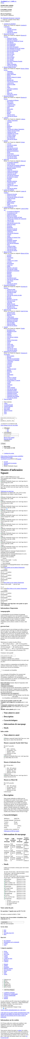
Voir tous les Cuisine (12, 269)
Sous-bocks (10, 293)
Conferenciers (10, 106)
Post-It (8, 110)
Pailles (8, 266)
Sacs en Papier (10, 57)
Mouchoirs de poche (12, 321)
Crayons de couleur (12, 145)
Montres (9, 370)
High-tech (6, 159)
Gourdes (6, 952)
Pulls (8, 376)
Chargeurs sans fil (11, 174)
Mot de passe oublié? (9, 437)
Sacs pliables (10, 60)
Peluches (9, 90)
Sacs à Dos (10, 62)
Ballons (9, 75)
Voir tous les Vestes (12, 389)
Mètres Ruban (10, 203)
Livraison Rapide (8, 404)
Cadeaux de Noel (11, 132)
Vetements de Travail (12, 395)
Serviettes (9, 275)
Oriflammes (10, 231)
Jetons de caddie (11, 84)
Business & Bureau (9, 96)
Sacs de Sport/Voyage (12, 51)
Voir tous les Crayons (12, 148)
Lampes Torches (11, 201)
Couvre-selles (10, 221)
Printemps (9, 126)
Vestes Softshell (11, 387)
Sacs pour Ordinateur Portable (14, 61)
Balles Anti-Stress (11, 74)
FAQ (5, 413)
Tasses (8, 338)
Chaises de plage (11, 246)
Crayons (9, 143)
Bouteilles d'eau (11, 330)
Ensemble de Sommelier (13, 270)
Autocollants (10, 73)
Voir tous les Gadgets (12, 185)
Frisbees (9, 234)
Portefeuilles (10, 374)
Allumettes (9, 71)
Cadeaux (6, 117)
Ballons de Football (12, 215)
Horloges (9, 272)
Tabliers (9, 282)
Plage (8, 244)
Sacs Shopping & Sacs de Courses (15, 48)
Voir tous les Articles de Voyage (15, 41)
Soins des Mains (11, 324)
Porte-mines (10, 146)
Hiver (8, 125)
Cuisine (9, 259)
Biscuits (9, 296)
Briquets (9, 78)
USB (8, 187)
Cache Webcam (11, 164)
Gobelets (9, 332)
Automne (9, 122)
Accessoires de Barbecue (13, 211)
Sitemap (6, 998)
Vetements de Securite (12, 392)
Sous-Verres (10, 280)
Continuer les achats (9, 453)
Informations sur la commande (11, 942)
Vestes (8, 386)
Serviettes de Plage (12, 247)
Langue (6, 428)
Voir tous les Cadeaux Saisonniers (15, 129)
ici (27, 1036)
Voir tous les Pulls (11, 379)
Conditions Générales (9, 992)
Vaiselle (6, 327)
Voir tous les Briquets (12, 81)
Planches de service (12, 291)
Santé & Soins (7, 309)
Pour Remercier (11, 138)
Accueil (6, 461)
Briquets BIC (10, 80)
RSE (5, 931)
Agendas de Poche (11, 29)
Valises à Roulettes (11, 64)
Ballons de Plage (11, 224)
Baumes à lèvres (11, 314)
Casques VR (10, 184)
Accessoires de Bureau (13, 100)
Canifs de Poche (11, 198)
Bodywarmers (10, 356)
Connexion (6, 440)
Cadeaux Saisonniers (12, 120)
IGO (5, 930)
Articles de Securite (12, 194)
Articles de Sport (11, 214)
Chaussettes (10, 361)
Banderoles (10, 227)
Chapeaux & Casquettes (13, 360)
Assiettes (9, 254)
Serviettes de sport (11, 278)
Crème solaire (10, 317)
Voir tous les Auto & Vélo (13, 223)
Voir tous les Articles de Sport (14, 217)
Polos (8, 373)
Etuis (8, 107)
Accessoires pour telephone (14, 166)
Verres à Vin (10, 347)
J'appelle (19, 459)
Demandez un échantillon (7, 686)
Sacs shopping (7, 970)
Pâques (9, 127)
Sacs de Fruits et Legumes (13, 49)
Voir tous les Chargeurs (13, 175)
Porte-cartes (10, 109)
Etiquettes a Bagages (12, 39)
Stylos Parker (10, 153)
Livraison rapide (11, 136)
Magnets (9, 273)
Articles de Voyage (12, 38)
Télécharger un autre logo (7, 491)
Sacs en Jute (10, 55)
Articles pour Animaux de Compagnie (16, 218)
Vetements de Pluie (12, 390)
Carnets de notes (11, 104)
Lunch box (10, 265)
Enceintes (9, 178)
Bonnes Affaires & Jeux (10, 67)
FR (8, 429)
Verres (8, 343)
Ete (8, 123)
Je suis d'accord (4, 1037)
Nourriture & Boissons (9, 285)
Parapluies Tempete (12, 240)
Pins (8, 91)
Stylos (8, 152)
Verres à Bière (10, 345)
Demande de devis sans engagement (9, 693)
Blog (5, 412)
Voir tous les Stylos (12, 156)
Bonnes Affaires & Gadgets (14, 77)
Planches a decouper (12, 267)
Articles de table (11, 289)
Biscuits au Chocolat (12, 299)
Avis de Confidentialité (9, 995)
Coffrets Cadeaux (11, 135)
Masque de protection (12, 319)
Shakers (9, 334)
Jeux (8, 86)
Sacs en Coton (10, 54)
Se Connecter (7, 432)
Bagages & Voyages (9, 34)
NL (8, 431)
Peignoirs (9, 276)
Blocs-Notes (10, 101)
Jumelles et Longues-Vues (13, 237)
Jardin (8, 236)
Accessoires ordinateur (12, 162)
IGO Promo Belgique (9, 989)
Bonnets (9, 357)
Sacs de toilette (11, 322)
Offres (5, 403)
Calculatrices (10, 103)
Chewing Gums (11, 301)
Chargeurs (9, 169)
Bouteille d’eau (11, 306)
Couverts (9, 262)
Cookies (6, 997)
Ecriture (6, 140)
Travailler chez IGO (9, 933)
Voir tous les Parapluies (13, 243)
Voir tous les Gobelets (12, 337)
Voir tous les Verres (12, 348)
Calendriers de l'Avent (12, 133)
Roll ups (9, 112)
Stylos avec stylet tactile (13, 155)
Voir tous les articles (12, 32)
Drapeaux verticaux (12, 230)
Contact (6, 943)
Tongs (8, 383)
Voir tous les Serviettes (12, 279)
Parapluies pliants (11, 241)
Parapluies (9, 239)
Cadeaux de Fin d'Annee (13, 130)
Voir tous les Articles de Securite (15, 197)
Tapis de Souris (11, 114)
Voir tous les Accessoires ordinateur (16, 165)
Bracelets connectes (12, 181)
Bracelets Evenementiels (13, 358)
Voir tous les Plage (11, 249)
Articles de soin (11, 312)
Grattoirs (9, 200)
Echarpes (9, 364)
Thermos (9, 335)
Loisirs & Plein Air (8, 207)
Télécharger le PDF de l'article (11, 831)
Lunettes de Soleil (11, 369)
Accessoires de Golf (12, 213)
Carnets (6, 955)
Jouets (8, 87)
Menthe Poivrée (11, 304)
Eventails (9, 366)
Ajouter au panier (5, 684)
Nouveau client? (8, 439)
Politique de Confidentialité (11, 994)
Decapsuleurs (10, 263)
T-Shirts (9, 382)
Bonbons (9, 298)
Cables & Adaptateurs (12, 171)
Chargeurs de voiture (12, 172)
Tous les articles (8, 399)
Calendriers (10, 31)
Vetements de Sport (12, 393)
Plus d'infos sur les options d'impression (15, 567)
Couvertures (10, 257)
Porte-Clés (9, 93)
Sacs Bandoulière (11, 44)
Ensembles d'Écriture (12, 149)
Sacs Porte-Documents (12, 47)
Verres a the (10, 344)
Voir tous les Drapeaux (13, 233)
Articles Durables (8, 406)
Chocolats (9, 302)
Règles (8, 113)
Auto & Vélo (10, 220)
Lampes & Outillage (9, 190)
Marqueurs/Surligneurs (13, 151)
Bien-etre (9, 315)
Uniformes (9, 384)
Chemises (9, 363)
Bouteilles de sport (11, 331)
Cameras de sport (11, 182)
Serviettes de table (11, 292)
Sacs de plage (10, 52)
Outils (8, 204)
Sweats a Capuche (11, 377)
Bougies (9, 256)
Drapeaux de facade (12, 228)
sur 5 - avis (8, 1)
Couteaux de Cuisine (12, 260)
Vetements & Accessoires (10, 351)
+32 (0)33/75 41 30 (5, 459)
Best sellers (7, 409)
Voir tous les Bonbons (12, 305)
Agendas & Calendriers (10, 23)
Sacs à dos (6, 954)
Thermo (9, 341)
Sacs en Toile (10, 58)
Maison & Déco (8, 252)
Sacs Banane (10, 42)
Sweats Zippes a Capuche (13, 380)
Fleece (8, 367)
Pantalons (9, 371)
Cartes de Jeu (10, 83)
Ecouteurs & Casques (12, 177)
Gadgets (9, 179)
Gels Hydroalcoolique (12, 318)
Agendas (9, 28)
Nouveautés (7, 407)
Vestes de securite (11, 195)
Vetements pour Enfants (13, 396)
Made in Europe (8, 410)
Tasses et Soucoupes (12, 340)
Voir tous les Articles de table (14, 295)
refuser (20, 1030)
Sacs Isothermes (11, 45)
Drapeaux (9, 226)
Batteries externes (11, 168)
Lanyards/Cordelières (12, 88)
